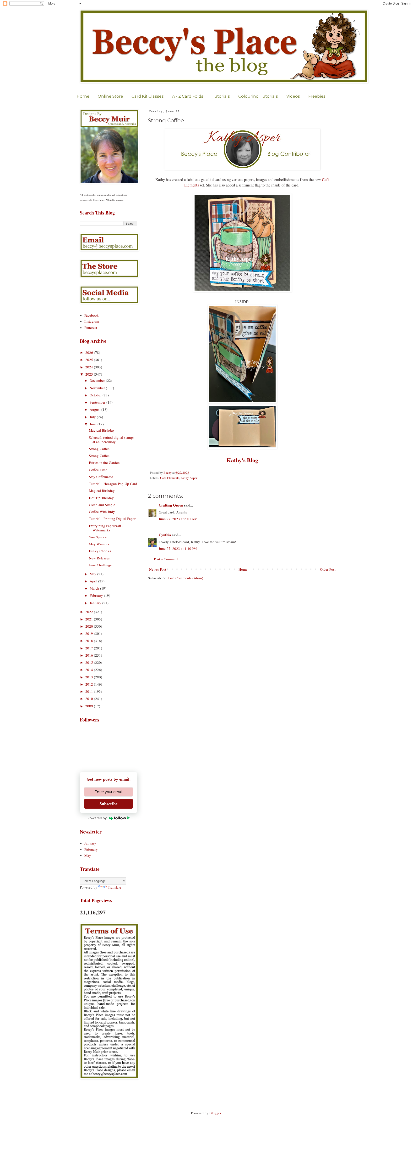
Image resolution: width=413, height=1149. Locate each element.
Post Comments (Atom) (185, 577)
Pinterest (90, 327)
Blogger (215, 1112)
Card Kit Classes (147, 96)
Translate (114, 887)
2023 (89, 374)
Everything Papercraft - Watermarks (106, 527)
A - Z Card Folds (187, 96)
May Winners (99, 543)
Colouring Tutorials (258, 96)
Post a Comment (166, 559)
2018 (89, 640)
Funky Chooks (100, 550)
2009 (89, 706)
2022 (89, 611)
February (97, 595)
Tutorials (221, 96)
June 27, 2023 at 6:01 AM (178, 518)
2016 (89, 655)
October (96, 395)
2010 (89, 698)
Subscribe (108, 803)
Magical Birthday (102, 430)
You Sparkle (98, 537)
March (95, 588)
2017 (89, 648)
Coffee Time (98, 469)
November (98, 387)
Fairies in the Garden (104, 462)
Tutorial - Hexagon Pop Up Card (113, 483)
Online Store (110, 96)
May (93, 573)
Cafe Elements (169, 478)
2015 (89, 662)
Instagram (91, 321)
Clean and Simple (102, 504)
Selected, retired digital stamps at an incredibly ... (111, 439)
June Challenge (100, 565)
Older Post (328, 569)
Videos (293, 96)
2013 (89, 677)
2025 (89, 359)
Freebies (317, 96)
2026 (89, 352)
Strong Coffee (99, 448)
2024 (89, 367)
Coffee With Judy (102, 511)
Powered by (97, 818)
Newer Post (157, 569)
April (94, 581)
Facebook (91, 315)
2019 (89, 633)
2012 (89, 684)
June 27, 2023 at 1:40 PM (178, 548)
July (93, 416)
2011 (89, 691)
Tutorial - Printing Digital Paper (112, 518)
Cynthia (165, 534)
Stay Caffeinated (101, 476)
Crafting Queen (171, 505)
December (98, 380)
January (96, 602)
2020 (89, 626)
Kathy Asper (189, 478)
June (94, 424)
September (98, 402)
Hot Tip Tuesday (101, 497)
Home (83, 96)
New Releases (99, 558)
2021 (89, 619)
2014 (89, 669)
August (95, 409)
